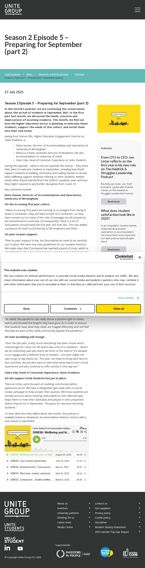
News (30, 74)
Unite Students (13, 74)
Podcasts (80, 74)
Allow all (118, 308)
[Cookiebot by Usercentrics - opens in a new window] (117, 257)
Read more (114, 201)
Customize (70, 308)
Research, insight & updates (54, 74)
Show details (126, 297)
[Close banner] (139, 257)
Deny (26, 308)
